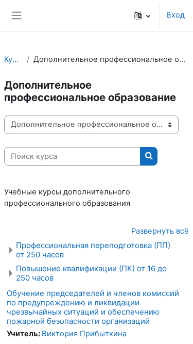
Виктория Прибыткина (84, 333)
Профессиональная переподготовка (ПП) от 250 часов (93, 249)
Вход (175, 15)
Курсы (13, 59)
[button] (142, 15)
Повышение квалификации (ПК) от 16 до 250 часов (91, 273)
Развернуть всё (160, 231)
